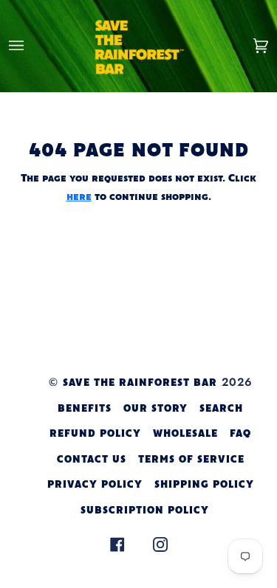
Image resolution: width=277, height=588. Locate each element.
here (79, 197)
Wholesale (185, 434)
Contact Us (91, 460)
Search (221, 409)
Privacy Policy (95, 485)
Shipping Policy (204, 485)
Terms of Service (191, 460)
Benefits (85, 409)
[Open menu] (31, 46)
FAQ (240, 434)
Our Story (155, 409)
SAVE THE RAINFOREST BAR (140, 383)
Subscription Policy (145, 510)
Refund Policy (95, 434)
